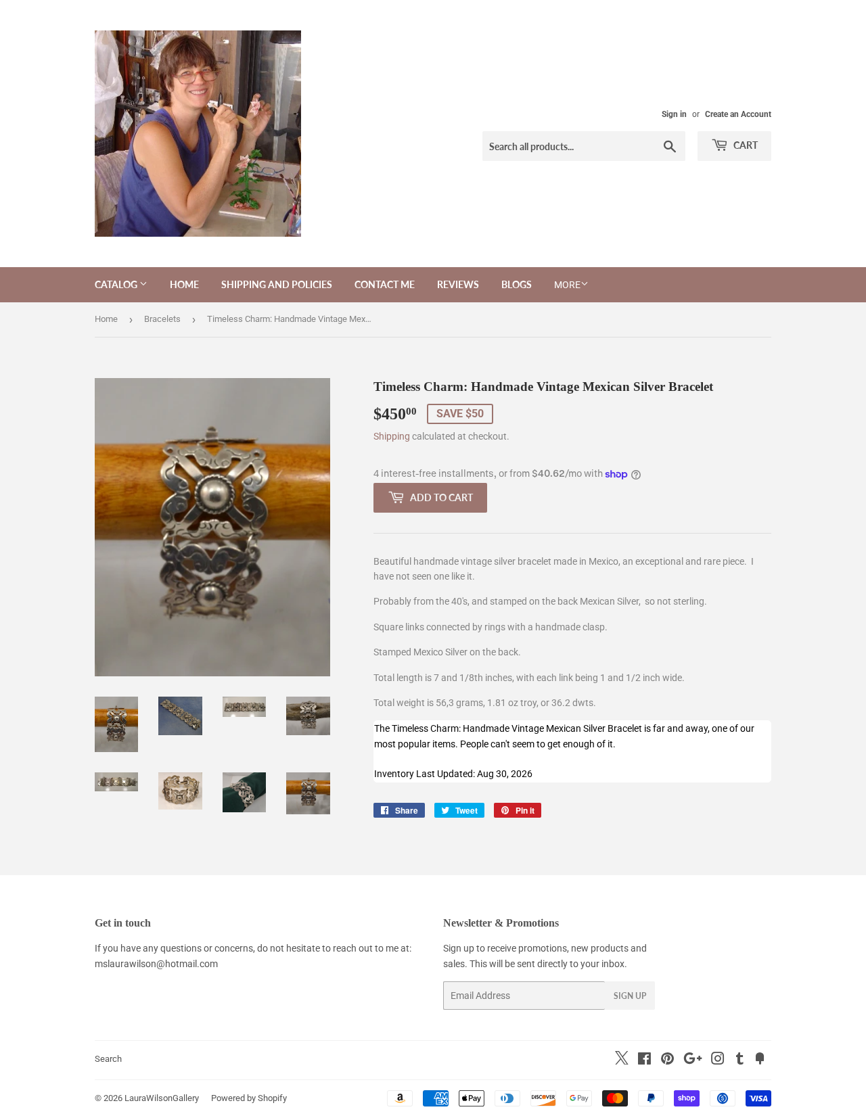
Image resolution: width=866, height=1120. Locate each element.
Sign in (674, 114)
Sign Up (630, 996)
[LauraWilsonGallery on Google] (692, 1060)
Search (108, 1059)
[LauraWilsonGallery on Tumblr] (739, 1060)
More (567, 284)
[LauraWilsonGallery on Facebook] (644, 1060)
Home (184, 284)
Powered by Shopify (249, 1098)
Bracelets (162, 319)
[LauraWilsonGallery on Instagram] (718, 1060)
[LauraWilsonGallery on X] (622, 1061)
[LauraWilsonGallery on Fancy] (760, 1060)
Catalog (117, 284)
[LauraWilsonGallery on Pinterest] (667, 1060)
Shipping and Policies (276, 284)
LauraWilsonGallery (161, 1098)
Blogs (516, 284)
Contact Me (385, 284)
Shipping (391, 436)
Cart (744, 145)
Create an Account (738, 114)
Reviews (458, 284)
